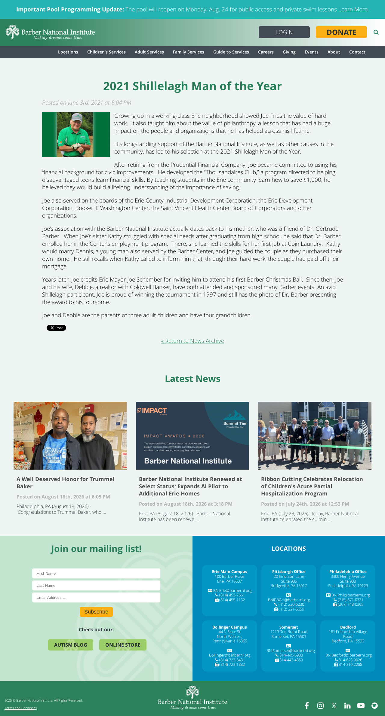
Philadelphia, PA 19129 (348, 585)
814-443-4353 (291, 660)
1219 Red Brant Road (288, 631)
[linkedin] (347, 705)
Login (284, 32)
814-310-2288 (350, 664)
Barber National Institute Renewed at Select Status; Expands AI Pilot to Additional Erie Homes (192, 436)
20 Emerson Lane (289, 576)
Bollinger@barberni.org (230, 655)
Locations (68, 52)
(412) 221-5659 (291, 609)
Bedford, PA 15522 (348, 641)
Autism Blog (70, 644)
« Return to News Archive (192, 341)
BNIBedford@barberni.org (348, 655)
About (334, 52)
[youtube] (361, 705)
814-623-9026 (350, 660)
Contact (357, 52)
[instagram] (320, 705)
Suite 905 (289, 581)
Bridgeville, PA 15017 (289, 585)
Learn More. (353, 9)
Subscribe (96, 612)
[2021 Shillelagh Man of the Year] (76, 155)
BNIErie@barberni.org (232, 590)
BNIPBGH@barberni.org (289, 599)
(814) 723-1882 (232, 664)
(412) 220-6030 (291, 604)
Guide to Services (231, 52)
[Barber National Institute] (50, 32)
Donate (341, 32)
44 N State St (229, 631)
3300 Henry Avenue (348, 576)
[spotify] (374, 705)
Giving (289, 52)
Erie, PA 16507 (229, 581)
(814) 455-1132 (232, 599)
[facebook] (307, 705)
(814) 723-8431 (232, 660)
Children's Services (106, 52)
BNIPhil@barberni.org (350, 595)
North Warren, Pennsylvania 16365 (229, 639)
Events (312, 52)
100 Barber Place (229, 576)
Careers (266, 52)
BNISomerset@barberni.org (290, 650)
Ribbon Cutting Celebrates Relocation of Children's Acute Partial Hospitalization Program (314, 436)
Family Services (188, 52)
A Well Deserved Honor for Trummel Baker (70, 436)
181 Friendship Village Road (348, 634)
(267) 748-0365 (350, 604)
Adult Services (149, 52)
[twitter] (334, 705)
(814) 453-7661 (232, 595)
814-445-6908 (291, 655)
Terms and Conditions (21, 707)
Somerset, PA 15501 (289, 636)
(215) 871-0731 (350, 599)
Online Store (122, 644)
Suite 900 (348, 581)
